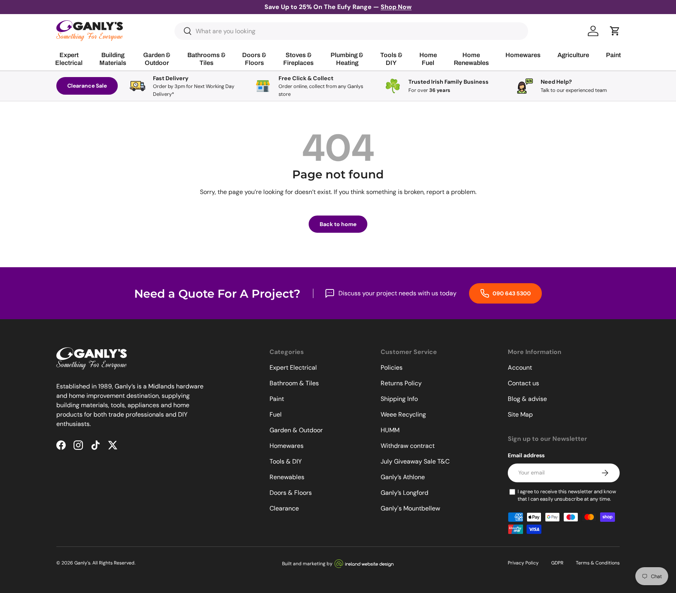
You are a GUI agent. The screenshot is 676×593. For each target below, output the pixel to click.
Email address (526, 455)
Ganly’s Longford (404, 493)
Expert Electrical (293, 367)
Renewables (287, 477)
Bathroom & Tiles (294, 383)
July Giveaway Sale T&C (415, 461)
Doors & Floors (291, 493)
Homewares (287, 446)
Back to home (338, 224)
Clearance (284, 508)
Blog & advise (527, 399)
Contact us (523, 383)
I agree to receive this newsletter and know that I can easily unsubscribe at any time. (567, 495)
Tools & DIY (286, 461)
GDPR (557, 563)
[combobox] (351, 31)
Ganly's (82, 563)
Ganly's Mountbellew (410, 508)
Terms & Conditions (598, 563)
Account (520, 367)
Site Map (520, 414)
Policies (392, 367)
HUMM (390, 430)
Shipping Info (399, 399)
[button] (615, 31)
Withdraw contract (408, 446)
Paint (277, 399)
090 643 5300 (511, 293)
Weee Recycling (403, 414)
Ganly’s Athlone (403, 477)
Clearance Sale (87, 85)
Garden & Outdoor (296, 430)
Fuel (276, 414)
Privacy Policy (523, 563)
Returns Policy (401, 383)
